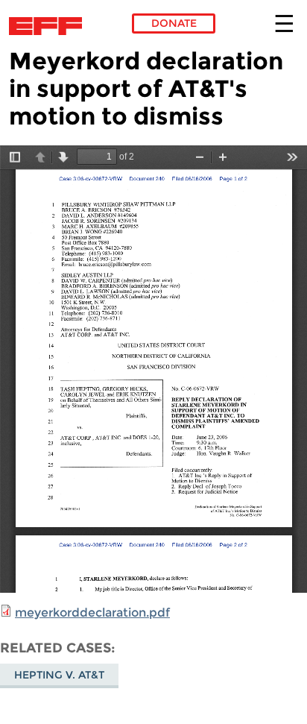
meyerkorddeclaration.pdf (92, 612)
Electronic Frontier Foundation (49, 26)
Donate (174, 23)
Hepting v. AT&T (59, 674)
